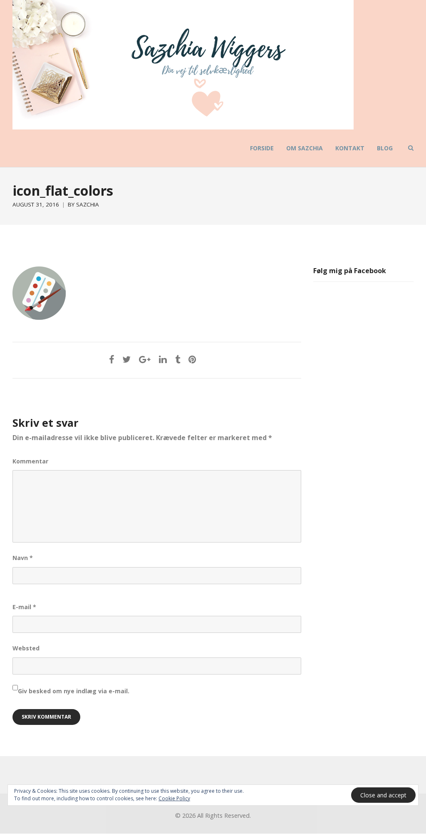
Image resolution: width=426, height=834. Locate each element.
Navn (22, 558)
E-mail (24, 607)
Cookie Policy (174, 798)
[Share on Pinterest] (192, 359)
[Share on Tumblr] (177, 359)
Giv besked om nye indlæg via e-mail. (73, 691)
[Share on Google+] (145, 359)
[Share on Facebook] (111, 359)
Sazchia (87, 204)
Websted (26, 648)
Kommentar (30, 461)
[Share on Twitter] (126, 359)
